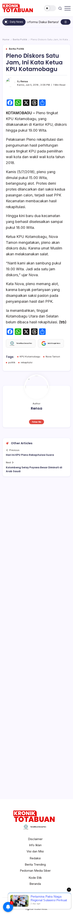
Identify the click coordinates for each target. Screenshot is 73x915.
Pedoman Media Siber (35, 870)
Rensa (24, 81)
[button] (50, 8)
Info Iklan (35, 845)
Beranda (35, 884)
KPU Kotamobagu (30, 356)
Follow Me (36, 422)
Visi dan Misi (35, 851)
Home (5, 39)
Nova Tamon (53, 356)
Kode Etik (35, 878)
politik (11, 362)
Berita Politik (20, 39)
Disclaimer (35, 839)
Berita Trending (35, 864)
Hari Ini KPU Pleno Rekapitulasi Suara (30, 455)
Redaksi (35, 858)
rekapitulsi (26, 362)
